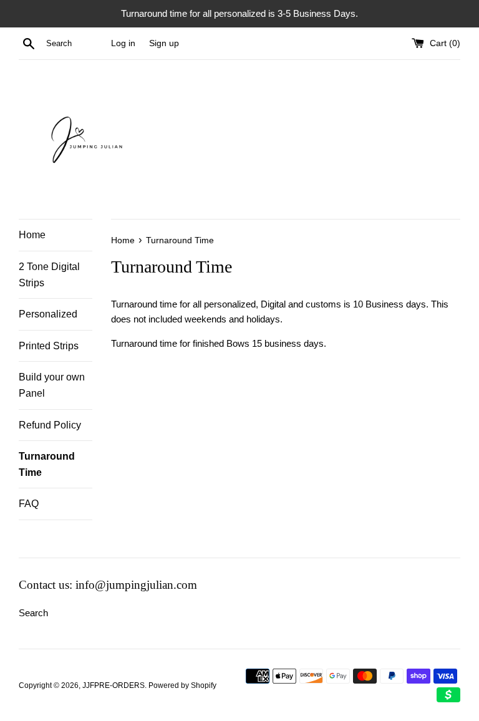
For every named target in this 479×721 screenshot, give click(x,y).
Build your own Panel (52, 385)
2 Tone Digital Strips (49, 274)
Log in (123, 43)
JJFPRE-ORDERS (113, 685)
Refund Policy (50, 425)
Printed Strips (49, 346)
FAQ (29, 503)
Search (33, 612)
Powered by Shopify (182, 685)
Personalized (48, 314)
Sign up (164, 43)
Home (32, 235)
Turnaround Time (47, 464)
